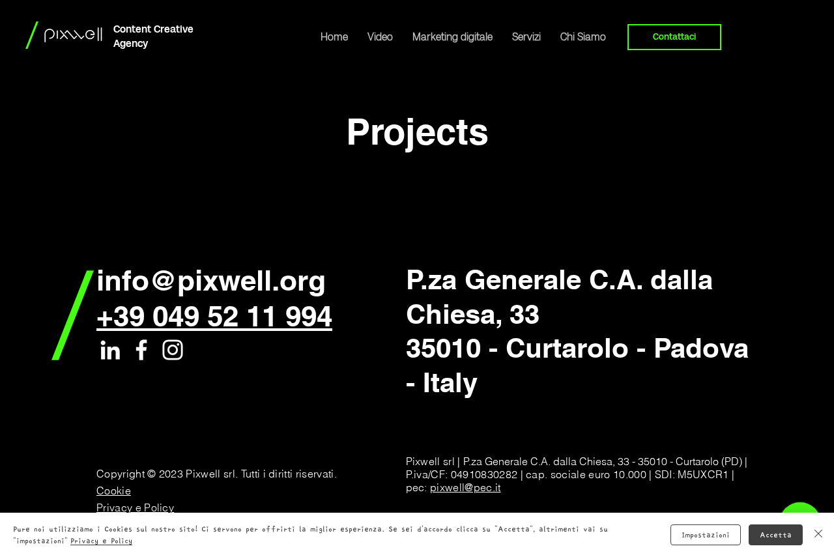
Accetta (776, 534)
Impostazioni (706, 534)
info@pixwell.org (211, 280)
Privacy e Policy (101, 540)
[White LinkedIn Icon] (110, 350)
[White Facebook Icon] (141, 350)
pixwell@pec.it (465, 487)
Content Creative (153, 29)
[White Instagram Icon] (172, 350)
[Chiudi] (818, 535)
